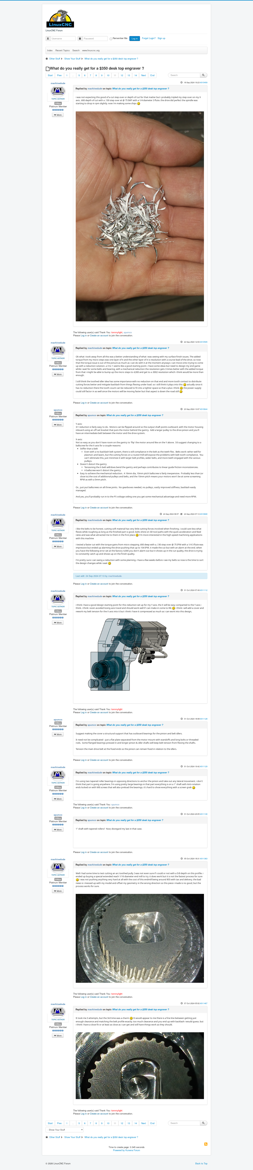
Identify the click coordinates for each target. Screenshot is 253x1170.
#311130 (203, 814)
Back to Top (201, 1163)
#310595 (203, 341)
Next (143, 75)
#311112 (203, 590)
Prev (59, 75)
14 (135, 75)
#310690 (203, 514)
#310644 (203, 409)
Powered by (119, 1150)
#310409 (203, 82)
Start (50, 75)
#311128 (203, 718)
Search (76, 50)
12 (122, 75)
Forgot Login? (149, 38)
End (152, 75)
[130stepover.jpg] (140, 216)
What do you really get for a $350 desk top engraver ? (140, 88)
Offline (58, 103)
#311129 (203, 766)
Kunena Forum (132, 1150)
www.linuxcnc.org (90, 50)
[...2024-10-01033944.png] (126, 657)
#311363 (203, 858)
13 (129, 75)
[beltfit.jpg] (140, 1065)
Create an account (99, 335)
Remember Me (120, 38)
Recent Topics (62, 50)
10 (108, 75)
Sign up (162, 38)
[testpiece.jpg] (140, 938)
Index (50, 50)
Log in (135, 38)
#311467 (203, 1003)
